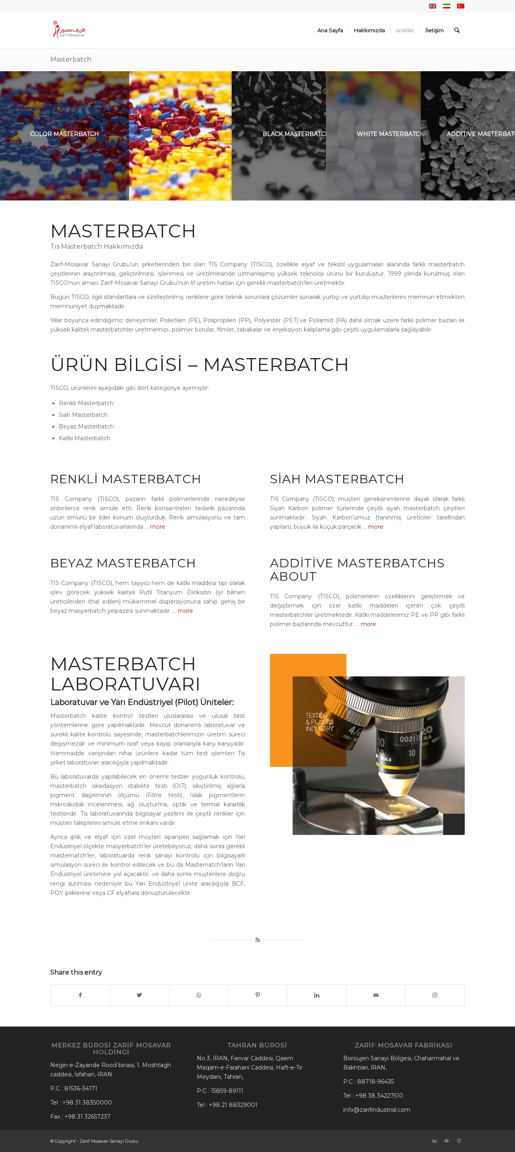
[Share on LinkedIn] (316, 995)
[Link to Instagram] (435, 995)
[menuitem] (330, 30)
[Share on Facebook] (80, 995)
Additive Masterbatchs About (357, 570)
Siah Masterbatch (337, 479)
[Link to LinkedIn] (434, 1141)
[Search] (457, 30)
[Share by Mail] (375, 995)
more (157, 526)
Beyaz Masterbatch (123, 563)
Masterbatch (70, 59)
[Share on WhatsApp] (198, 995)
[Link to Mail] (447, 1141)
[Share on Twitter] (139, 995)
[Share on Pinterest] (258, 995)
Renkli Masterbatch (126, 479)
